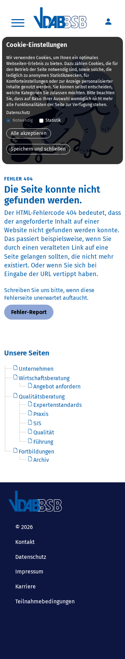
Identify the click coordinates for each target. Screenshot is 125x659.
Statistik (53, 120)
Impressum (29, 571)
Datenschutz (30, 557)
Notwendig (22, 120)
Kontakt (25, 542)
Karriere (25, 586)
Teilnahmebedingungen (45, 601)
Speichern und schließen (38, 149)
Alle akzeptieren (29, 133)
